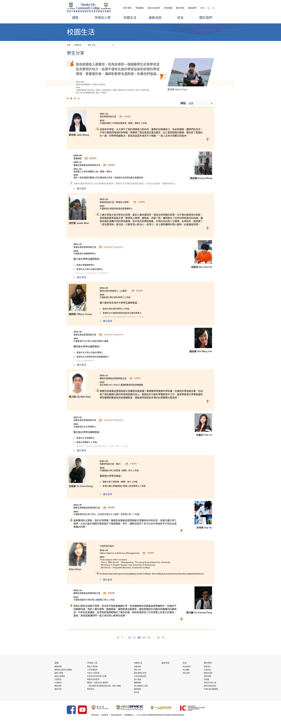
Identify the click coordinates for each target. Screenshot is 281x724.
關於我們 (205, 17)
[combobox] (200, 103)
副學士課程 (58, 673)
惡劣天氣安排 (154, 8)
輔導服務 (137, 683)
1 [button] (67, 98)
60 (129, 637)
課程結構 (57, 667)
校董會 (206, 679)
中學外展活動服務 (211, 689)
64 (148, 637)
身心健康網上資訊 (141, 686)
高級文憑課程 (59, 676)
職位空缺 (180, 8)
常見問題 (168, 8)
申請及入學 (103, 17)
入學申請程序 (92, 670)
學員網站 (140, 8)
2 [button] (71, 98)
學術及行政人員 (210, 683)
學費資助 (90, 689)
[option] (140, 76)
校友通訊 (186, 670)
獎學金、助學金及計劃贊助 (97, 683)
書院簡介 (207, 667)
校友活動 (186, 673)
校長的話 (207, 670)
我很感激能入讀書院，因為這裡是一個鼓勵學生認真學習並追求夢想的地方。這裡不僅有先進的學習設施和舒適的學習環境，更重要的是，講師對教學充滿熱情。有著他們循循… (118, 69)
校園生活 (130, 17)
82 (158, 637)
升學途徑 (57, 679)
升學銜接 (57, 683)
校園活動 (137, 667)
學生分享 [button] (92, 45)
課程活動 (57, 686)
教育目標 (207, 676)
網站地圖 (94, 715)
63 (144, 637)
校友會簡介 (187, 667)
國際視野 (137, 689)
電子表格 (127, 8)
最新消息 (155, 17)
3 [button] (75, 98)
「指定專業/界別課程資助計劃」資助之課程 (104, 686)
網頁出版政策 (116, 715)
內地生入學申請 (93, 673)
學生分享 (137, 670)
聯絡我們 (192, 8)
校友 (180, 17)
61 (134, 637)
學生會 (136, 692)
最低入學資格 (92, 667)
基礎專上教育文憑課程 (63, 670)
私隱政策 (104, 715)
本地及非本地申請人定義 (96, 676)
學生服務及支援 (140, 673)
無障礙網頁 (128, 715)
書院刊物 (57, 689)
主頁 (68, 45)
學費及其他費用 (93, 679)
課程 (75, 17)
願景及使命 (208, 673)
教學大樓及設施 (210, 686)
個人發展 (137, 679)
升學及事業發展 (140, 676)
